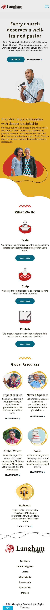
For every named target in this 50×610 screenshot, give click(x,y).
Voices (25, 571)
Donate (25, 592)
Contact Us (25, 587)
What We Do (25, 577)
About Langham (25, 566)
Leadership (25, 582)
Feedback (25, 561)
